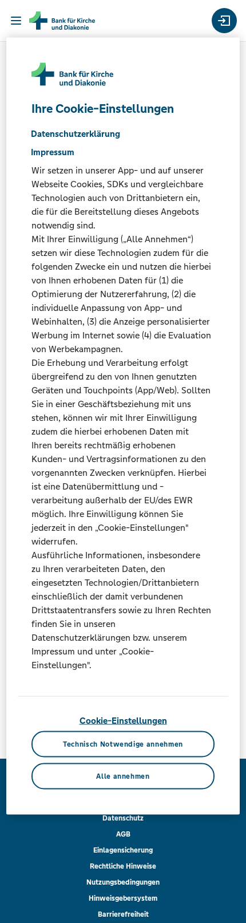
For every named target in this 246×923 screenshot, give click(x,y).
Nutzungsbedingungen (123, 882)
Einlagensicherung (123, 850)
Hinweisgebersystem (123, 898)
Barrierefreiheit (123, 914)
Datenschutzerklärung (75, 133)
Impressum (52, 151)
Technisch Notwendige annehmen (123, 744)
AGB (123, 834)
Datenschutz (123, 818)
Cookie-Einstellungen (123, 720)
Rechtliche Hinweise (123, 866)
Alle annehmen (122, 775)
